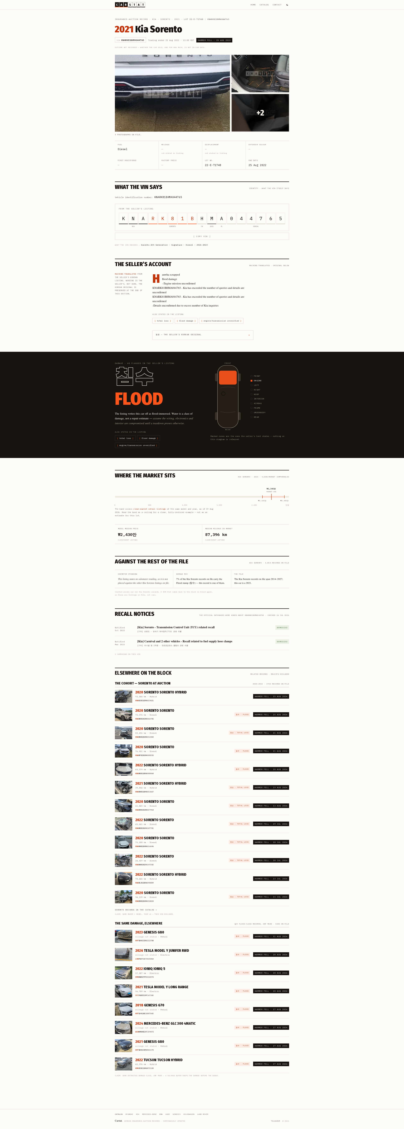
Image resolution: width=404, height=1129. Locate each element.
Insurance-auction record (131, 19)
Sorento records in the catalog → (136, 910)
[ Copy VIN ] (202, 236)
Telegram (275, 1121)
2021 (177, 19)
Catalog (264, 4)
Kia (154, 19)
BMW (161, 1114)
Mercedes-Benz (149, 1114)
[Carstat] (130, 4)
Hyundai (129, 1114)
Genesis (177, 1114)
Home (253, 4)
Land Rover (202, 1114)
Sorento (165, 19)
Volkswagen (188, 1114)
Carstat (118, 1120)
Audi (168, 1114)
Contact (277, 4)
